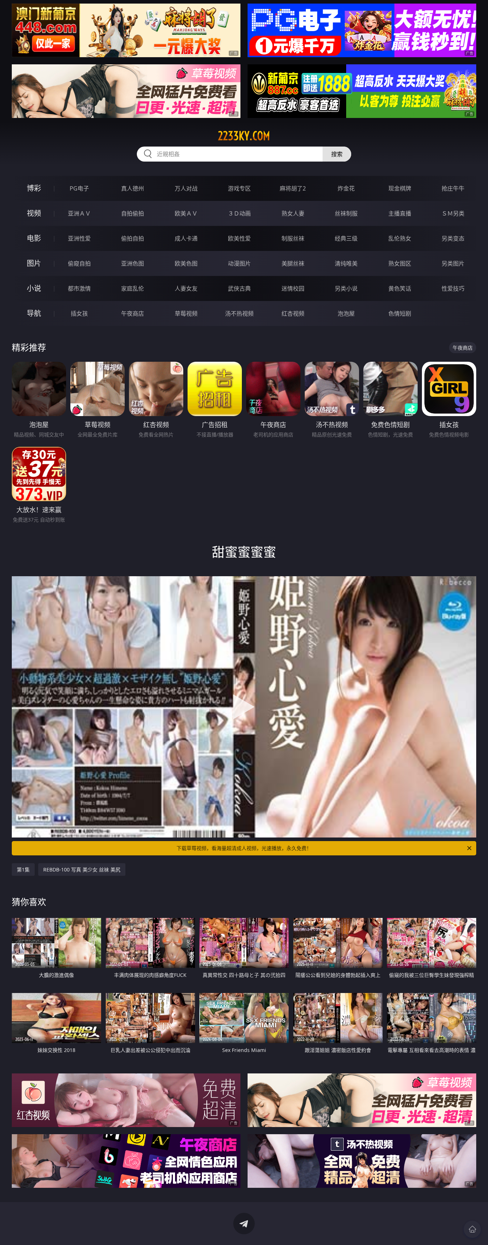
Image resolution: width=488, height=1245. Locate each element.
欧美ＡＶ (186, 213)
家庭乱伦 (132, 288)
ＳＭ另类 (453, 213)
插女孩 (79, 313)
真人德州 (132, 188)
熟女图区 (399, 263)
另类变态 (453, 238)
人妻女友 (186, 288)
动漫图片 (239, 263)
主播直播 (399, 213)
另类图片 (453, 263)
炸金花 (346, 188)
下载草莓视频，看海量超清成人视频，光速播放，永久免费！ (244, 848)
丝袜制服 (346, 213)
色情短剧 (399, 313)
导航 (34, 313)
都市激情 (79, 288)
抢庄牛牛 (453, 188)
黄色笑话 (399, 288)
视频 (34, 213)
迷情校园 (293, 288)
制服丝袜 (293, 238)
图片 (34, 263)
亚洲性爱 (79, 238)
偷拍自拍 (132, 238)
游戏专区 (239, 188)
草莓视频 (186, 313)
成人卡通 (186, 238)
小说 (34, 288)
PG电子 (79, 188)
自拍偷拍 (132, 213)
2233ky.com (244, 136)
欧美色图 (186, 263)
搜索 (337, 154)
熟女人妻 (293, 213)
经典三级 (346, 238)
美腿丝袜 (293, 263)
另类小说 (346, 288)
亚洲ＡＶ (79, 213)
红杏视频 (293, 313)
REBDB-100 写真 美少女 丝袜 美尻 (81, 869)
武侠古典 (239, 288)
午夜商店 (132, 313)
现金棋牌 (399, 188)
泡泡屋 (346, 313)
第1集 (23, 869)
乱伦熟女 (399, 238)
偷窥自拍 (79, 263)
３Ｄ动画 (239, 213)
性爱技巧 (453, 288)
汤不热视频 (239, 313)
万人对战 (186, 188)
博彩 (34, 188)
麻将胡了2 (293, 188)
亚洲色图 (132, 263)
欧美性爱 (239, 238)
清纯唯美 (346, 263)
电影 (34, 238)
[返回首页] (472, 1229)
